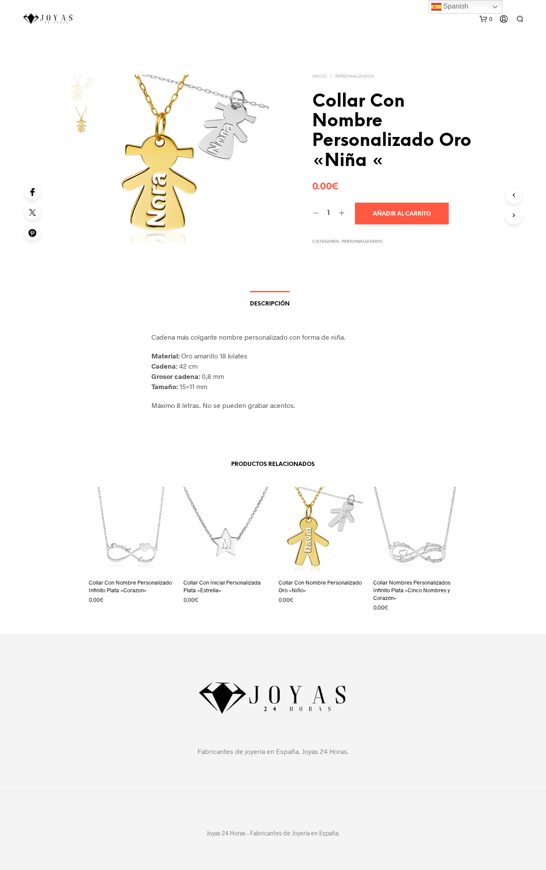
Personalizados (354, 76)
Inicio (319, 76)
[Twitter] (32, 212)
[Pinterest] (32, 232)
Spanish (454, 6)
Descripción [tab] (270, 304)
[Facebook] (32, 191)
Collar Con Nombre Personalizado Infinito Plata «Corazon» (130, 586)
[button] (485, 19)
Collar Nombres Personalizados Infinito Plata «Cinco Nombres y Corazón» (411, 590)
